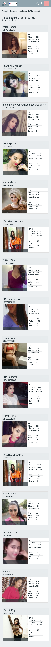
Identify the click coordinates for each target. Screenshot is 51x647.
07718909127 (9, 147)
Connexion (42, 3)
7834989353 (8, 185)
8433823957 (8, 574)
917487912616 (9, 30)
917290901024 (10, 69)
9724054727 (9, 535)
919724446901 (9, 341)
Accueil (5, 11)
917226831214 (9, 419)
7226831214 (8, 497)
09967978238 (8, 108)
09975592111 (8, 263)
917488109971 (10, 380)
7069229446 (9, 224)
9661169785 (9, 613)
